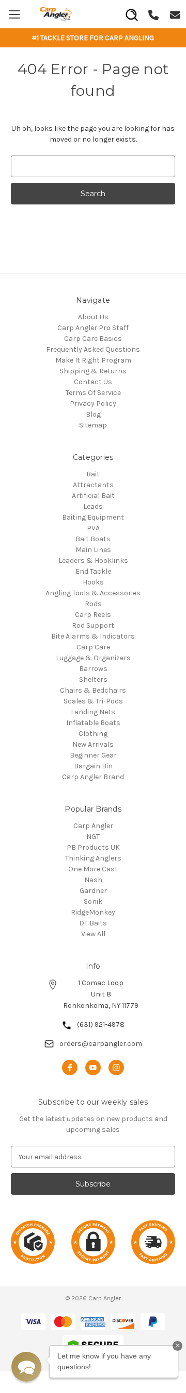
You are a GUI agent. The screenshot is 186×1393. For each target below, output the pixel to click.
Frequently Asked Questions (93, 349)
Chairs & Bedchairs (93, 690)
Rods (93, 603)
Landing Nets (93, 712)
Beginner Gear (93, 755)
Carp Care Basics (93, 338)
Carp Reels (93, 614)
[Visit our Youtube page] (93, 1067)
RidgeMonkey (93, 912)
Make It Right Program (93, 360)
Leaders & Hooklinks (93, 560)
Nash (93, 879)
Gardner (93, 890)
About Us (93, 317)
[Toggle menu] (14, 14)
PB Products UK (93, 847)
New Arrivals (93, 744)
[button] (26, 1367)
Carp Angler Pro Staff (93, 327)
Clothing (93, 733)
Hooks (93, 582)
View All (93, 934)
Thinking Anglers (93, 858)
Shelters (93, 679)
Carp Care (93, 647)
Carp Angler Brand (93, 776)
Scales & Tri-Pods (93, 701)
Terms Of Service (93, 392)
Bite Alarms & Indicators (93, 636)
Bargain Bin (93, 766)
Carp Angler (93, 825)
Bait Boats (93, 539)
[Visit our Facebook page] (70, 1067)
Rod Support (93, 625)
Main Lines (93, 549)
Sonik (93, 901)
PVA (93, 528)
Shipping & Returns (93, 371)
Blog (93, 414)
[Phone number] (153, 13)
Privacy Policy (93, 403)
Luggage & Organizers (93, 657)
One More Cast (93, 869)
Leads (93, 506)
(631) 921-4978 (101, 1024)
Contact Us (93, 381)
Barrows (93, 668)
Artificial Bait (93, 495)
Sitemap (93, 425)
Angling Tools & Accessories (93, 593)
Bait (93, 474)
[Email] (175, 13)
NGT (93, 836)
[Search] (131, 11)
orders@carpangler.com (100, 1043)
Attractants (93, 484)
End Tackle (93, 571)
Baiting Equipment (93, 517)
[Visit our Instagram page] (116, 1067)
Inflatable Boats (93, 722)
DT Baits (93, 923)
